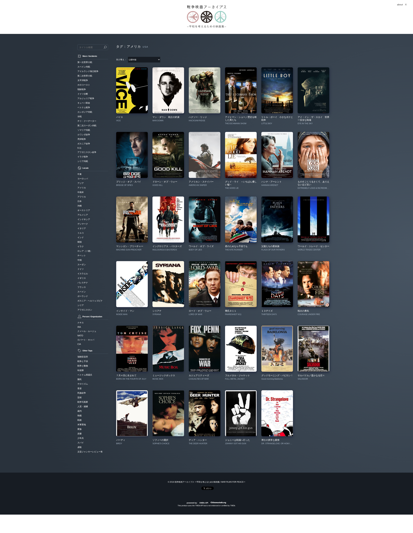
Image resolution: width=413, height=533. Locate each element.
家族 (79, 429)
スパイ (80, 442)
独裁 (79, 415)
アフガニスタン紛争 (86, 152)
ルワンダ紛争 (83, 134)
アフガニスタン (84, 310)
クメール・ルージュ (86, 331)
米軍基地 (81, 424)
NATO (80, 335)
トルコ (80, 233)
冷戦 (79, 116)
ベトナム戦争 (83, 107)
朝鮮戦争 (81, 89)
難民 (79, 379)
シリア (80, 305)
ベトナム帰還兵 (84, 375)
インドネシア (83, 219)
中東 (79, 174)
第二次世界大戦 (84, 76)
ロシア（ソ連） (84, 251)
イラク (80, 246)
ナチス (80, 322)
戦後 (79, 420)
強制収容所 (82, 357)
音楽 (79, 388)
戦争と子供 (82, 361)
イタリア (81, 228)
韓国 (79, 242)
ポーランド (82, 296)
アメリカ (81, 187)
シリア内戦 (82, 161)
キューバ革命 (83, 103)
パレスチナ (82, 282)
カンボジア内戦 (84, 112)
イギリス (81, 278)
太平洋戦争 (82, 80)
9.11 (79, 148)
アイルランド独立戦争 (87, 71)
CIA (79, 344)
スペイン (81, 291)
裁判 (79, 411)
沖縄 (79, 206)
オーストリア (83, 210)
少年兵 (80, 438)
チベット (81, 255)
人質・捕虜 (82, 406)
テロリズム (82, 384)
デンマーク (82, 224)
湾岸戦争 (81, 139)
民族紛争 (81, 393)
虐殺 (79, 447)
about (400, 4)
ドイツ (80, 269)
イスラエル (82, 273)
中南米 (80, 192)
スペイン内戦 (83, 67)
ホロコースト (83, 85)
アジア (80, 183)
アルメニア (82, 215)
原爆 (79, 433)
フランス (81, 287)
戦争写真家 (82, 402)
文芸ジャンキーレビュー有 (90, 451)
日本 (79, 201)
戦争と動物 (82, 366)
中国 (79, 260)
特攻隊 (80, 370)
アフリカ (81, 197)
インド (80, 237)
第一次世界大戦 (84, 62)
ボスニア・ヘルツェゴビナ (90, 301)
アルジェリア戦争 (85, 98)
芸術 (79, 397)
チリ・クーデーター (86, 121)
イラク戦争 (82, 156)
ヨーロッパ (82, 178)
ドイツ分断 (82, 94)
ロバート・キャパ (85, 340)
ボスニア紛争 (83, 143)
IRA (79, 327)
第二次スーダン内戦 (86, 125)
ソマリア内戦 (83, 130)
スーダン (81, 264)
